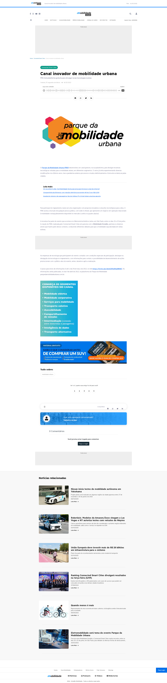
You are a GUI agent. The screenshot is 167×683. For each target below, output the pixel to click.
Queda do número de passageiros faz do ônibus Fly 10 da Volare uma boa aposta (72, 196)
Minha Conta (89, 670)
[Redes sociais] (30, 14)
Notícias (73, 676)
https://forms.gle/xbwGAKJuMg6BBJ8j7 (107, 269)
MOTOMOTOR (103, 20)
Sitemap (110, 670)
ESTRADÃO (113, 20)
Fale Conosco (101, 670)
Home (31, 58)
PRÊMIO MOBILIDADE (78, 20)
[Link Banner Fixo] (83, 352)
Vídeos (99, 676)
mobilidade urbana (47, 374)
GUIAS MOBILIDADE (64, 20)
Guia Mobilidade (66, 670)
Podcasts (86, 676)
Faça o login (83, 444)
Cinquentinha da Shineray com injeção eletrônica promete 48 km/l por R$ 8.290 (71, 192)
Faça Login (161, 670)
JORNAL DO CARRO (92, 20)
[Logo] (84, 14)
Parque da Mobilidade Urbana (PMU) (55, 168)
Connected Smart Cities (39, 58)
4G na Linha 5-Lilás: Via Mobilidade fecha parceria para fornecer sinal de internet (71, 189)
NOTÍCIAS (53, 20)
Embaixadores (78, 670)
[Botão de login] (136, 14)
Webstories (113, 676)
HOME (46, 20)
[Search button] (130, 14)
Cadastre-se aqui (70, 420)
